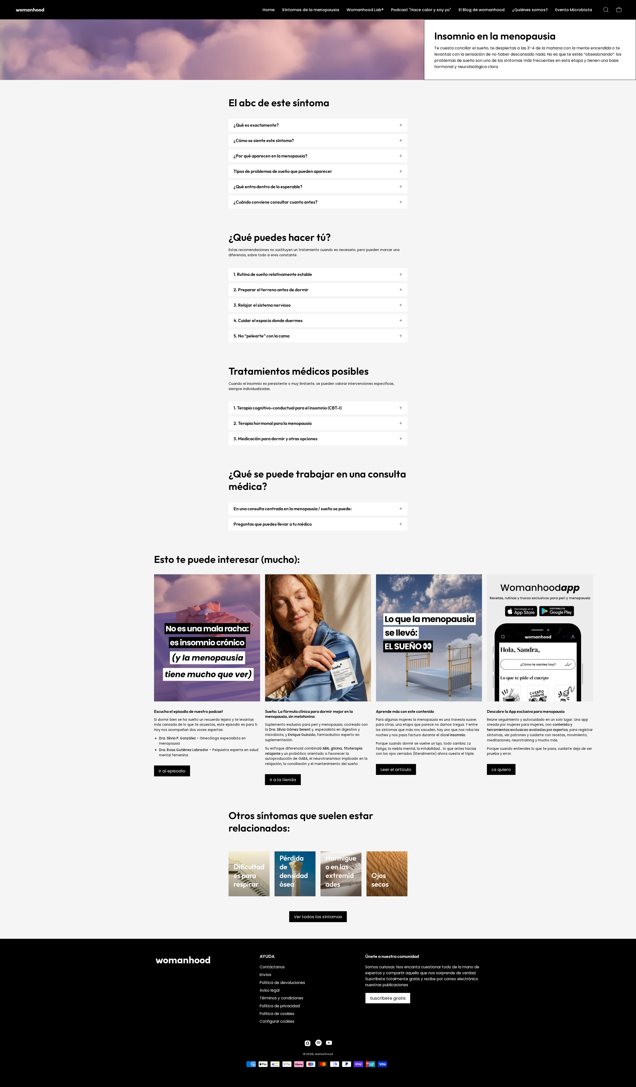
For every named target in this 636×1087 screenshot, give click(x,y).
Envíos (265, 975)
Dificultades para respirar (249, 875)
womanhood (324, 1054)
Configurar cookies (277, 1021)
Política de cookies (277, 1013)
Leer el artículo (396, 769)
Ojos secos (380, 879)
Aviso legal (269, 990)
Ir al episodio (172, 771)
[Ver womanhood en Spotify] (318, 1043)
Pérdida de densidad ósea (293, 871)
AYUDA (267, 956)
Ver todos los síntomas (318, 917)
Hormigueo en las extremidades (340, 871)
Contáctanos (272, 967)
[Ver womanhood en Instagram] (307, 1043)
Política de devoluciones (282, 982)
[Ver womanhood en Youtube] (329, 1043)
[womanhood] (31, 10)
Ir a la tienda (283, 780)
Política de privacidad (280, 1006)
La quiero (501, 769)
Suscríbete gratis (388, 998)
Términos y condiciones (281, 998)
